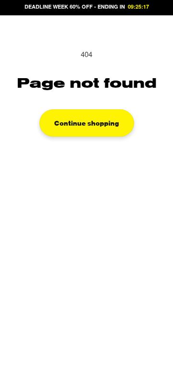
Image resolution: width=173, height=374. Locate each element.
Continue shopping (86, 122)
